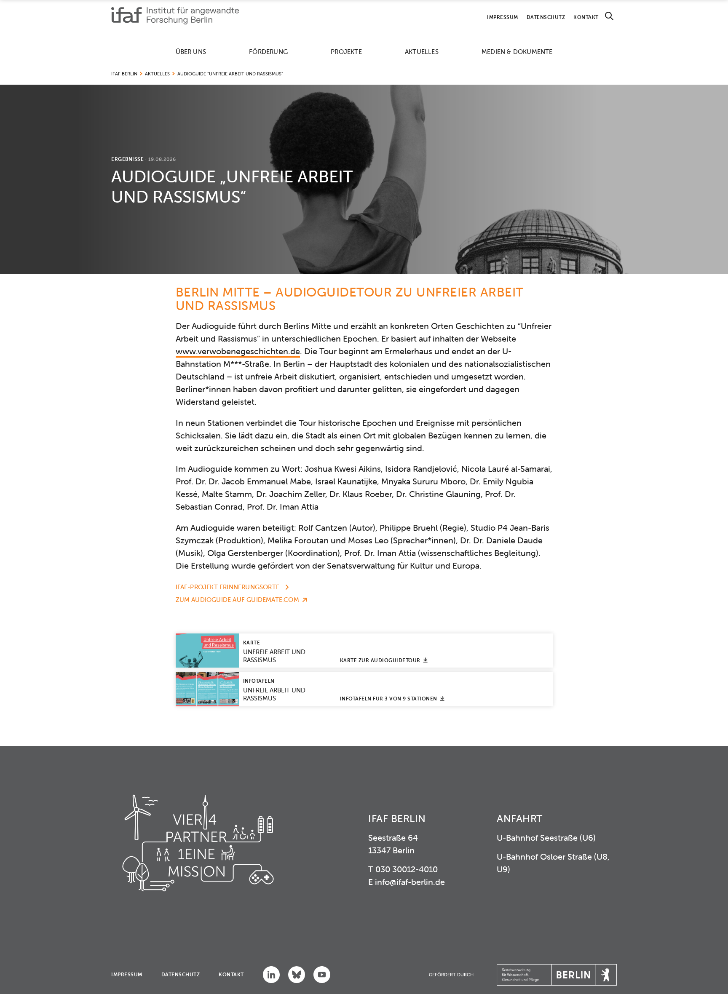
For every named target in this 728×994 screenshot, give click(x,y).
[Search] (609, 16)
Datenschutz (546, 17)
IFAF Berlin (124, 74)
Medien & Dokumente (517, 52)
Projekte (346, 52)
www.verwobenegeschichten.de (238, 351)
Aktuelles (422, 52)
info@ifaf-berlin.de (410, 881)
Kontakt (586, 17)
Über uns (191, 52)
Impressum (502, 17)
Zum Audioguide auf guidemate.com (237, 600)
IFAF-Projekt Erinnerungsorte (228, 587)
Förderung (268, 52)
